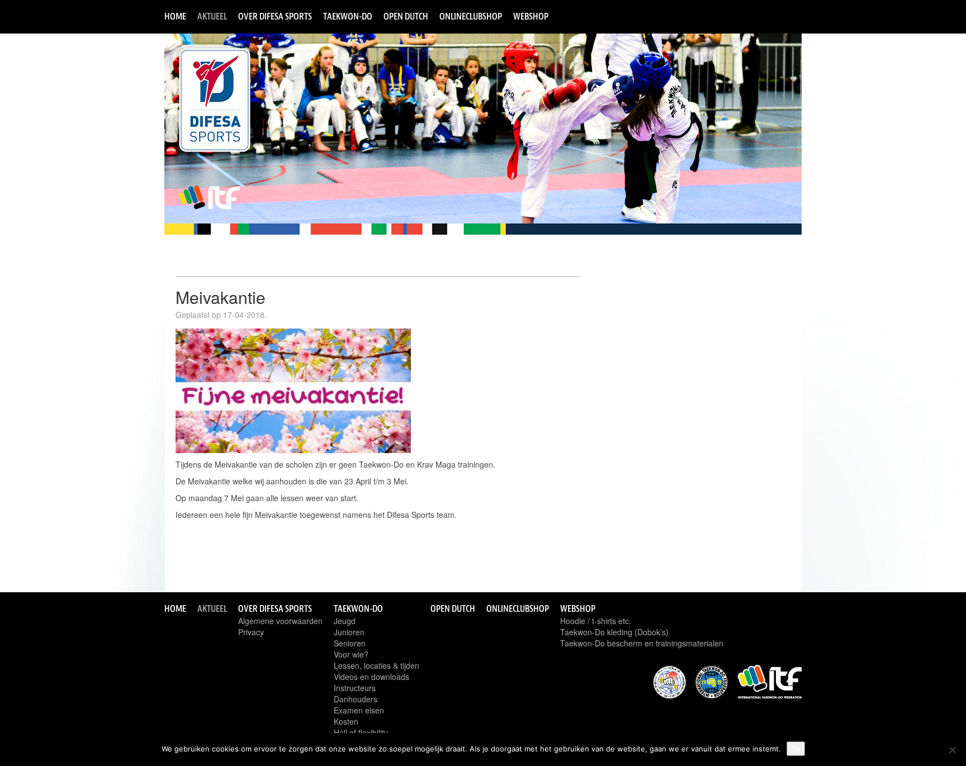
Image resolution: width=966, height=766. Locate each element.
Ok (796, 748)
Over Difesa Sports (275, 16)
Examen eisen (359, 710)
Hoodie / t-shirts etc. (595, 620)
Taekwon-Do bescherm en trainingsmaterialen (641, 643)
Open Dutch (405, 16)
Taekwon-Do (347, 16)
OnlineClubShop (470, 16)
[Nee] (952, 749)
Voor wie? (351, 654)
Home (175, 16)
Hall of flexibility (361, 732)
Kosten (346, 721)
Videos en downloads (371, 676)
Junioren (349, 631)
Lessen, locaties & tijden (376, 665)
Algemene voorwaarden (280, 620)
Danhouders (355, 699)
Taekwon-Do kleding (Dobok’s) (614, 631)
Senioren (350, 643)
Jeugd (345, 620)
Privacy (251, 631)
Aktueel (212, 16)
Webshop (530, 16)
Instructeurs (355, 687)
